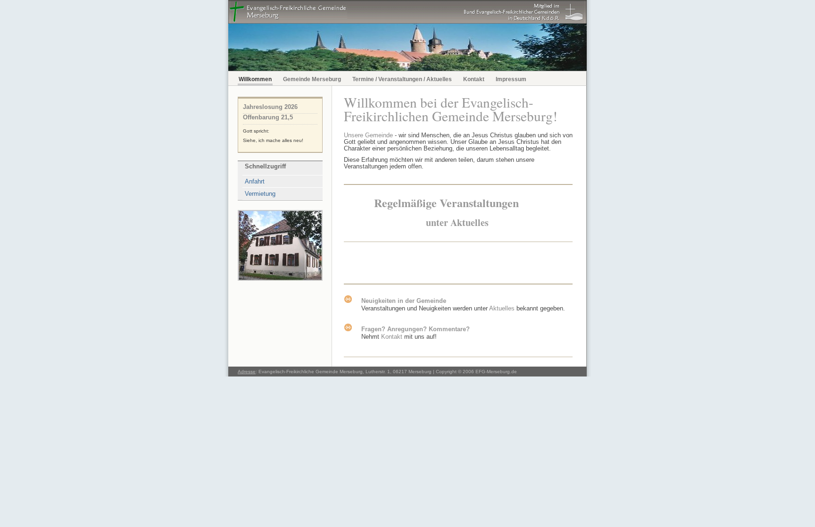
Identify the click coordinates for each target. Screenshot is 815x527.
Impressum (511, 79)
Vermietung (260, 193)
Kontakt (473, 79)
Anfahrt (255, 181)
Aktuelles (502, 308)
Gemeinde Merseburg (312, 79)
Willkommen (255, 79)
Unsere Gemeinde (368, 135)
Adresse (247, 371)
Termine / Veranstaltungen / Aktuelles (402, 79)
